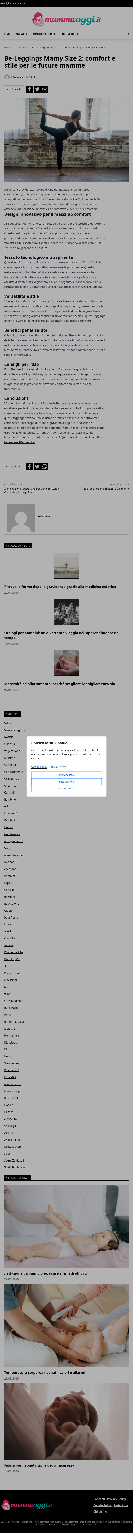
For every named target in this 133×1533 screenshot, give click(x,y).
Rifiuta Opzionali (66, 782)
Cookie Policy (39, 766)
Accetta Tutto (66, 788)
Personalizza (66, 775)
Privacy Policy (58, 766)
